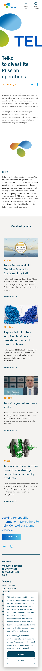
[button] (26, 5)
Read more (9, 297)
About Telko (8, 586)
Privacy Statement (20, 631)
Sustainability (9, 589)
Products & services (12, 566)
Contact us (11, 537)
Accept (21, 654)
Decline (21, 661)
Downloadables (10, 572)
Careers (6, 592)
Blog (4, 575)
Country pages (9, 569)
